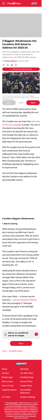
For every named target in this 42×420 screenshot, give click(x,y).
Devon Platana (11, 61)
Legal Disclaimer (9, 390)
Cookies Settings (27, 397)
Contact (5, 373)
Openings (24, 369)
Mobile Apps (7, 377)
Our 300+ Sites (26, 373)
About (4, 369)
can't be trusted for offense (25, 300)
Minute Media (13, 403)
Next (33, 103)
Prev (9, 103)
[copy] (15, 65)
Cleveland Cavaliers (16, 351)
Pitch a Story (7, 381)
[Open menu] (3, 3)
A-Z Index (6, 397)
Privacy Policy (26, 381)
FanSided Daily (26, 377)
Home (4, 351)
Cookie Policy (26, 385)
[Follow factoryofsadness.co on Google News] (36, 334)
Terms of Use (8, 385)
